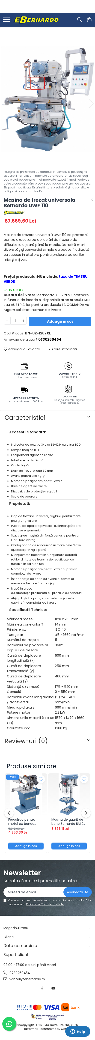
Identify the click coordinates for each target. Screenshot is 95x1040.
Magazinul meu (15, 928)
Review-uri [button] (26, 741)
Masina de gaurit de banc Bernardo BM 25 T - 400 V (68, 821)
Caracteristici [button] (25, 418)
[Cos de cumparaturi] (89, 20)
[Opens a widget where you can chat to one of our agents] (77, 1032)
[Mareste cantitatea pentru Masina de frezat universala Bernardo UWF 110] (23, 321)
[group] (47, 99)
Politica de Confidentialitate (45, 904)
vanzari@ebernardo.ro (27, 979)
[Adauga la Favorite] (41, 779)
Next (91, 103)
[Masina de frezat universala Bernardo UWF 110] (47, 99)
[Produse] (6, 20)
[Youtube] (53, 988)
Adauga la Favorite (23, 349)
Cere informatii (64, 349)
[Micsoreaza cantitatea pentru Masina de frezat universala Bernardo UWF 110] (7, 321)
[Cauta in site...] (79, 20)
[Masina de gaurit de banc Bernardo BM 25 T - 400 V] (69, 794)
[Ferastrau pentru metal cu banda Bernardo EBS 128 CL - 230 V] (26, 794)
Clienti (8, 937)
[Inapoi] (91, 199)
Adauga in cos (60, 321)
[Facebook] (42, 988)
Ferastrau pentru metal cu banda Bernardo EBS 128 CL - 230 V (25, 821)
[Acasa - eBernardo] (36, 20)
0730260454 (19, 973)
